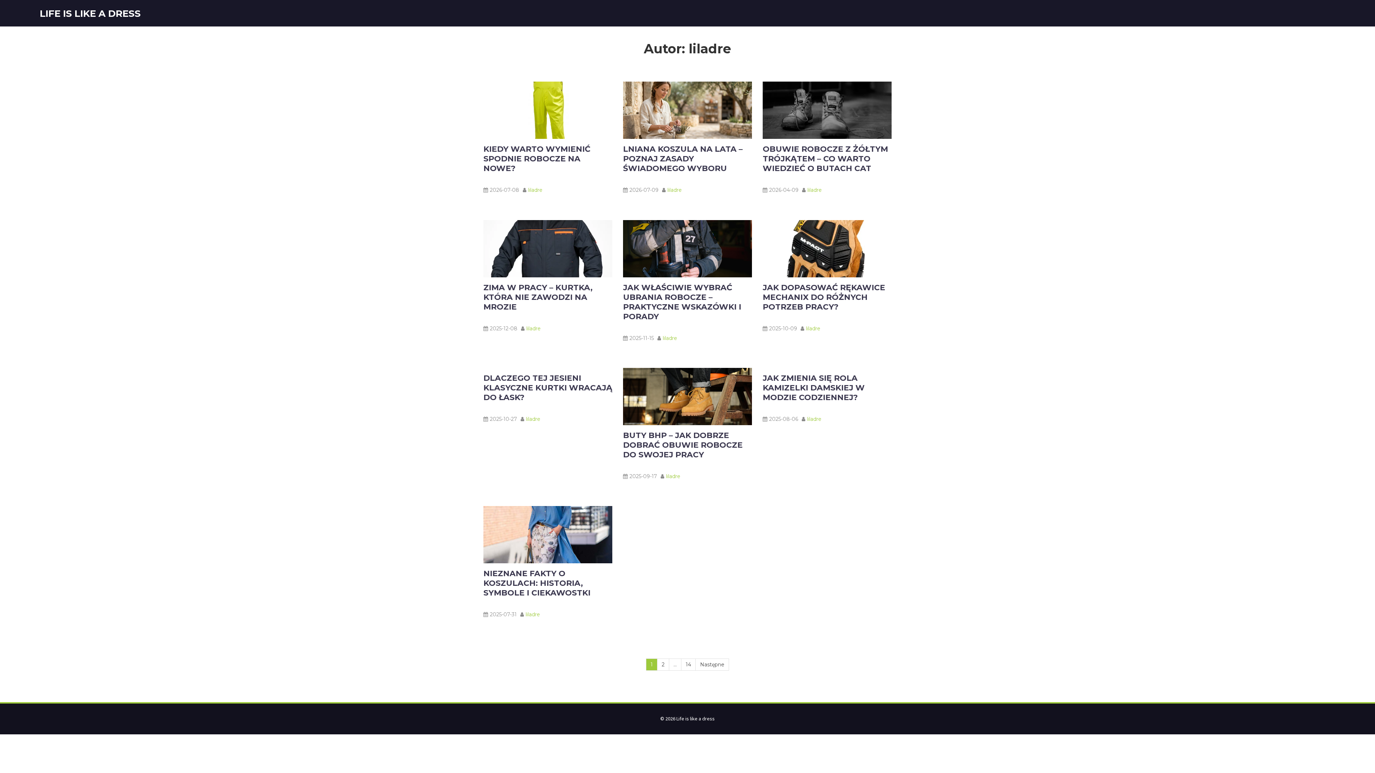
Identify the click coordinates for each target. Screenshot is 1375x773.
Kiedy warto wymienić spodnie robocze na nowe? (536, 158)
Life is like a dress (90, 13)
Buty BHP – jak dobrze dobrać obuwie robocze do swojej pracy (683, 445)
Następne (712, 664)
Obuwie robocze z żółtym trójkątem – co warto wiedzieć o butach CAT (825, 158)
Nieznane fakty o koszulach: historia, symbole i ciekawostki (536, 583)
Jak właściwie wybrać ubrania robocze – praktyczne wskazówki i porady (682, 302)
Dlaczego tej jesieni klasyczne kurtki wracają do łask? (547, 387)
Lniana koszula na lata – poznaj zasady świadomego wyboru (683, 158)
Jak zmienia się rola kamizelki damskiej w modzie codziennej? (814, 387)
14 (688, 664)
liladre (535, 190)
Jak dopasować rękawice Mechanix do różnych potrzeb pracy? (824, 297)
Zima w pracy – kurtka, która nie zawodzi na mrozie (538, 297)
